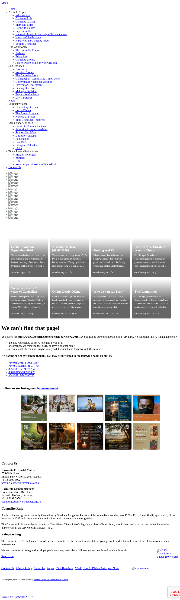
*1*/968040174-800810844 (24, 362)
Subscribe (39, 568)
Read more (7, 556)
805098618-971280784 (21, 369)
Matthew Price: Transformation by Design (51, 580)
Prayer (50, 568)
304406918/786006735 (21, 375)
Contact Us (7, 568)
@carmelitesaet (47, 388)
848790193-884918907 (21, 372)
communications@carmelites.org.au (21, 501)
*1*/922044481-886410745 (24, 365)
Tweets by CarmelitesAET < (17, 596)
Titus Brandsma (64, 568)
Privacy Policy (24, 568)
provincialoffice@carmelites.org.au (20, 482)
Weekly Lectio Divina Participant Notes (97, 568)
